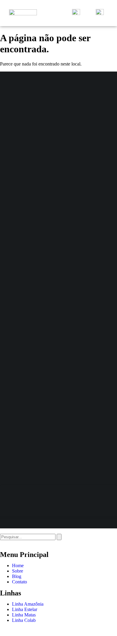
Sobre (17, 570)
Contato (19, 581)
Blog (16, 576)
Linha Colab (24, 620)
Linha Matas (24, 614)
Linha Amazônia (28, 604)
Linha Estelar (24, 609)
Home (18, 565)
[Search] (59, 537)
